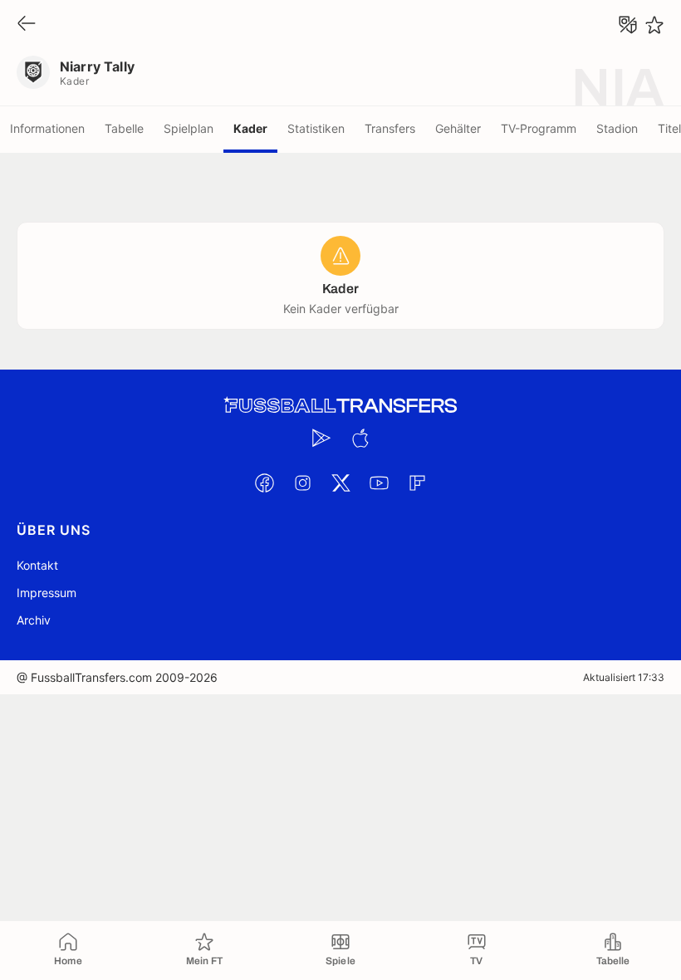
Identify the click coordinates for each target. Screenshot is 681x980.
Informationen (47, 128)
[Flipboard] (416, 482)
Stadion (617, 128)
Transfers (390, 128)
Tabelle (124, 128)
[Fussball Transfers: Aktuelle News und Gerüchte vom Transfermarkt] (340, 405)
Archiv (34, 620)
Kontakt (37, 565)
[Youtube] (378, 482)
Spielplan (188, 128)
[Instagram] (302, 482)
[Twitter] (340, 482)
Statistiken (316, 128)
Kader (250, 128)
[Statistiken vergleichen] (628, 25)
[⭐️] (654, 25)
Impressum (46, 593)
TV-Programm (538, 128)
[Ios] (359, 437)
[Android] (321, 437)
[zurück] (27, 24)
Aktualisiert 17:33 (623, 677)
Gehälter (458, 128)
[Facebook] (264, 482)
